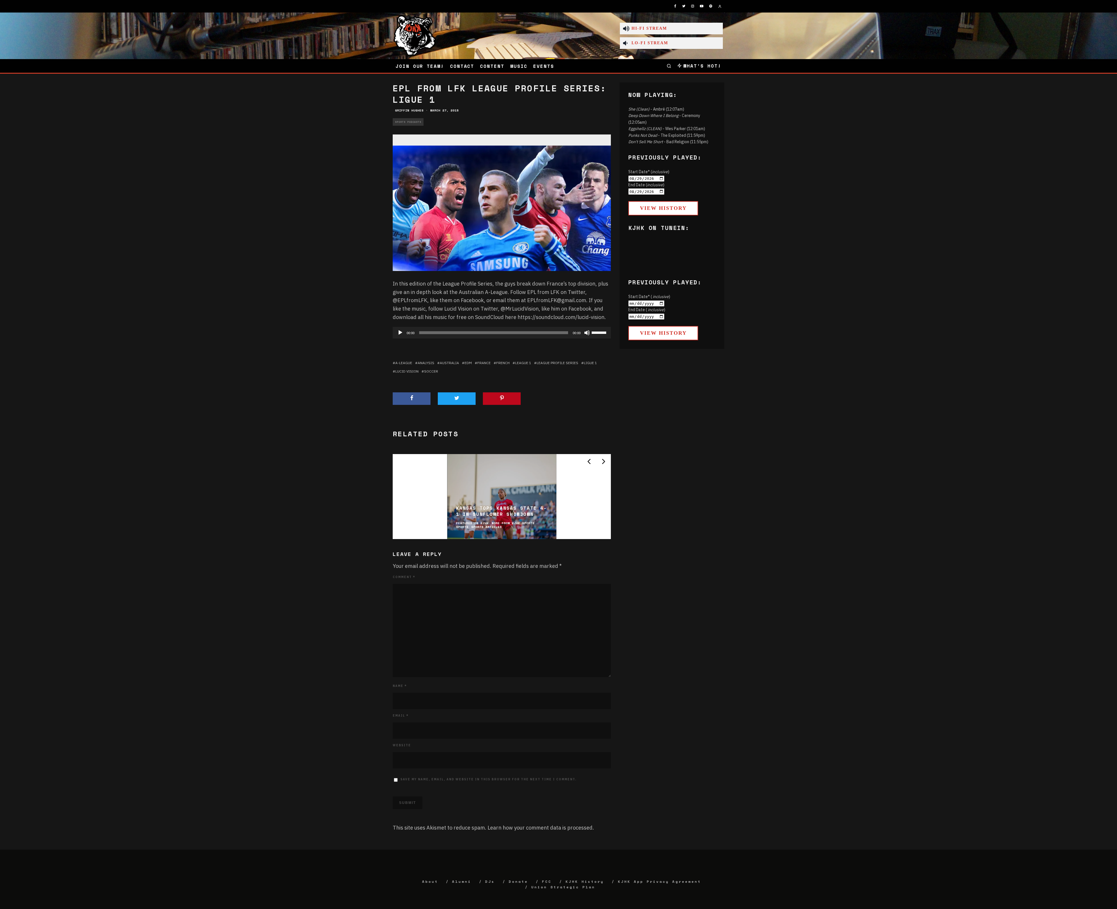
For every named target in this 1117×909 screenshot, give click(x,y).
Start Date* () (648, 171)
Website (402, 745)
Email (401, 715)
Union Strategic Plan (563, 887)
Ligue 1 (590, 363)
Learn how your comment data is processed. (541, 827)
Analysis (426, 363)
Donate (518, 881)
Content (492, 66)
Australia (449, 363)
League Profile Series (557, 363)
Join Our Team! (420, 66)
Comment (404, 577)
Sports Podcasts (408, 122)
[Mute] (587, 333)
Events (543, 66)
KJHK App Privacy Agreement (659, 881)
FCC (547, 881)
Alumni (461, 881)
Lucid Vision (407, 371)
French (503, 363)
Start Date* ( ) (649, 296)
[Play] (400, 333)
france (484, 363)
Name (400, 686)
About (430, 881)
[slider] (600, 332)
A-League (403, 363)
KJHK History (584, 881)
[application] (502, 333)
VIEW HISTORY (663, 208)
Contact (462, 66)
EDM (468, 363)
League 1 (523, 363)
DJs (490, 881)
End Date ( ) (646, 309)
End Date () (646, 184)
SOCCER (431, 371)
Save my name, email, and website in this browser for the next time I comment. (489, 779)
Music (519, 66)
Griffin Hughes (409, 110)
